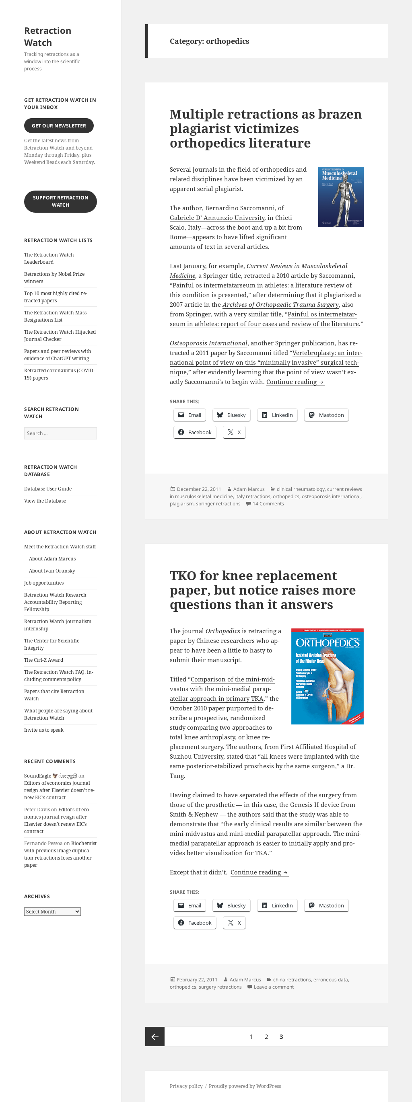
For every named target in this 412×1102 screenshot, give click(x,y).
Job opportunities (44, 582)
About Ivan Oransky (52, 570)
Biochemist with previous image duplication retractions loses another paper (60, 854)
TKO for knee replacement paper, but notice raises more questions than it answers (263, 590)
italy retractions (252, 496)
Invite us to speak (44, 729)
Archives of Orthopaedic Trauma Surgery (280, 304)
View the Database (45, 500)
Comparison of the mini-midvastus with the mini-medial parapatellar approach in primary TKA (222, 688)
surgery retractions (220, 986)
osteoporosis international (331, 496)
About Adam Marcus (52, 558)
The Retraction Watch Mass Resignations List (55, 316)
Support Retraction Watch (61, 201)
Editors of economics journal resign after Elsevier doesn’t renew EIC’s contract (59, 790)
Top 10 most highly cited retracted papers (55, 297)
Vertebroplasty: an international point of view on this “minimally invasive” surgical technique (266, 362)
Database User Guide (48, 488)
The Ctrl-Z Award (43, 660)
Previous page (155, 1036)
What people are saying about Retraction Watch (58, 714)
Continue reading (295, 382)
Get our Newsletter (59, 125)
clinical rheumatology (301, 489)
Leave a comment (274, 986)
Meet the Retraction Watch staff (60, 546)
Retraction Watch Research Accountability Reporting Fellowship (55, 602)
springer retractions (218, 503)
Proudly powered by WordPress (245, 1086)
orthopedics (286, 496)
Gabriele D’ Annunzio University (217, 217)
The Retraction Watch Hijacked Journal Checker (60, 335)
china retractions (292, 979)
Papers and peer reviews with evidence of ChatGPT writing (57, 355)
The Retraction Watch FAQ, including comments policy (58, 676)
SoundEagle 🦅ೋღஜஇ (50, 775)
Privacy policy (186, 1086)
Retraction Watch (47, 36)
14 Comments (268, 503)
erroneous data (330, 979)
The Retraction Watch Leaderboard (49, 258)
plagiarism (182, 503)
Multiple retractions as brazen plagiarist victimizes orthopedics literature (266, 128)
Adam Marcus (249, 489)
